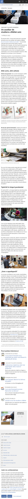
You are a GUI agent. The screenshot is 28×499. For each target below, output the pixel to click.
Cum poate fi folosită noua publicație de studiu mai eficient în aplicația (15, 357)
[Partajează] (23, 4)
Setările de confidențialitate (8, 492)
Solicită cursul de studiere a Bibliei (15, 400)
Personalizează (17, 496)
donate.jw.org (14, 334)
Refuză (9, 496)
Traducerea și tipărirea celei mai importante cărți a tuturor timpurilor (15, 366)
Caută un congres (5, 448)
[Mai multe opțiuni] (26, 4)
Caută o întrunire (5, 445)
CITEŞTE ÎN (4, 8)
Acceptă (4, 496)
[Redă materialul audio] (20, 4)
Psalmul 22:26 (19, 341)
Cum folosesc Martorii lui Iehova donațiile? (15, 380)
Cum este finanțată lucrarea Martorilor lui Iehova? (13, 390)
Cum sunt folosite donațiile (7, 4)
